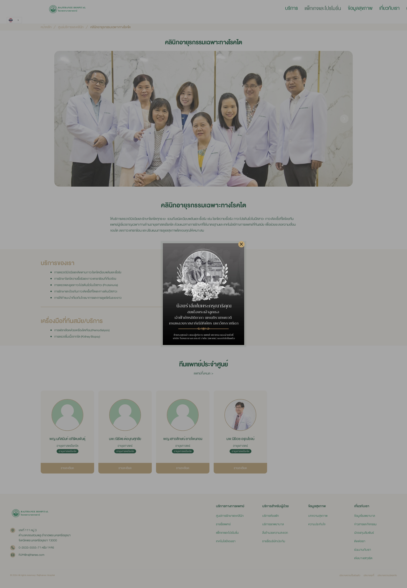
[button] (291, 8)
